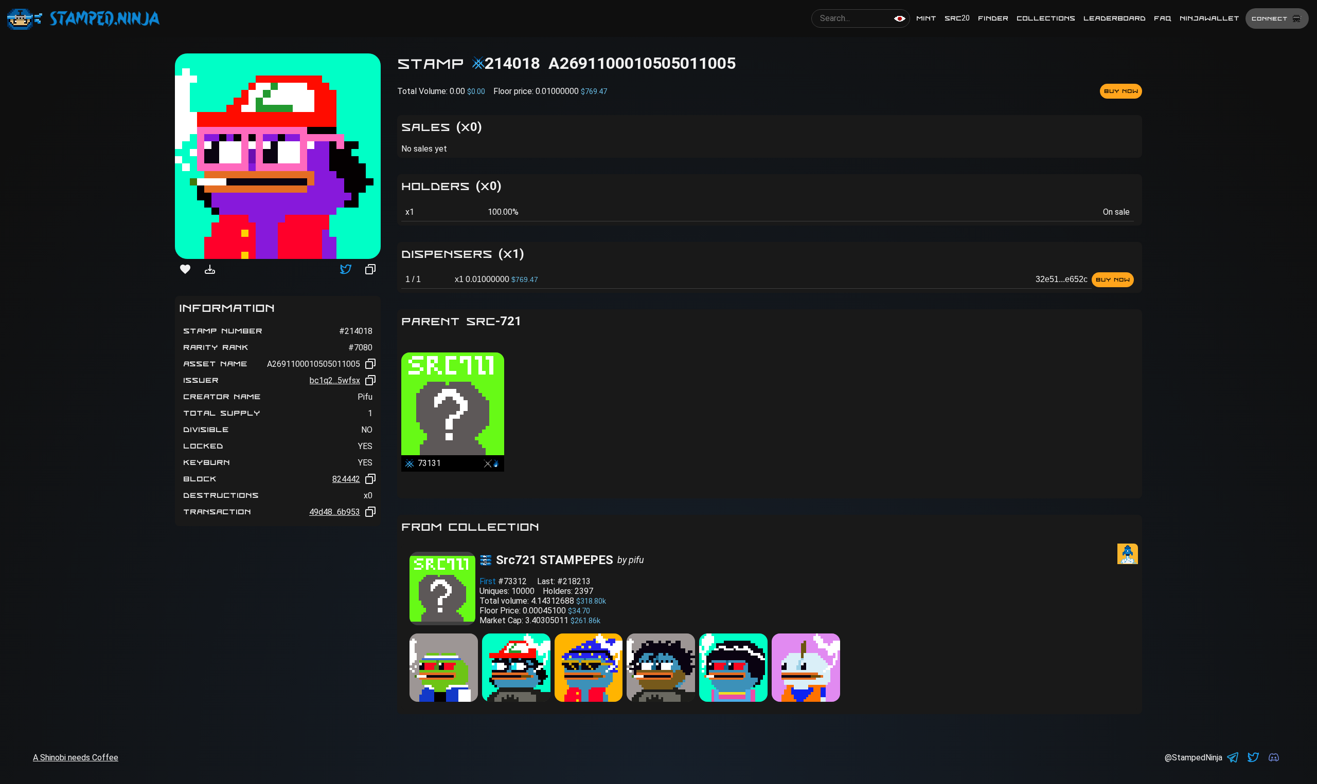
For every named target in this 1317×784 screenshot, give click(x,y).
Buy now (1121, 91)
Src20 (957, 18)
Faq (1162, 18)
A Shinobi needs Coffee (75, 757)
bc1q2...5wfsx (335, 380)
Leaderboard (1114, 18)
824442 (346, 479)
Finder (993, 18)
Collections (1046, 18)
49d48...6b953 (334, 512)
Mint (926, 18)
